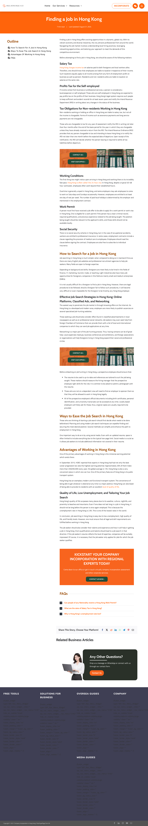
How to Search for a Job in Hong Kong (29, 47)
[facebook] (114, 823)
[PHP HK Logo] (13, 5)
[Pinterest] (128, 630)
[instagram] (123, 823)
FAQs (13, 58)
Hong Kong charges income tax (72, 67)
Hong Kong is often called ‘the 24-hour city (84, 182)
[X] (107, 630)
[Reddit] (111, 630)
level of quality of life (111, 486)
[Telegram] (124, 630)
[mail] (131, 823)
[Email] (133, 630)
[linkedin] (119, 823)
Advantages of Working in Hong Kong (28, 54)
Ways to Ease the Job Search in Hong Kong (31, 51)
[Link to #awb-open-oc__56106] (135, 6)
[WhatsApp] (120, 630)
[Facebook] (102, 630)
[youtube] (127, 823)
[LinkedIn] (115, 630)
